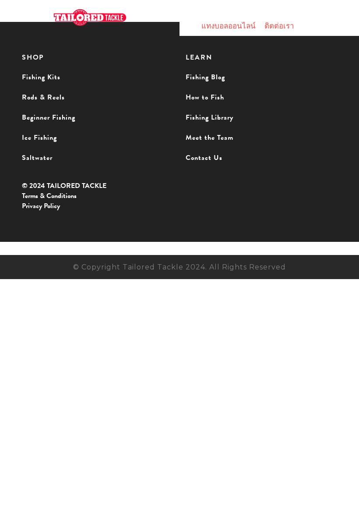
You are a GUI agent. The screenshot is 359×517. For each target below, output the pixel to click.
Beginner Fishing (48, 117)
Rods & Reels (43, 97)
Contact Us (204, 157)
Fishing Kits (41, 77)
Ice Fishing (39, 137)
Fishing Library (209, 117)
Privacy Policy (41, 206)
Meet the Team (209, 137)
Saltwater (37, 157)
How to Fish (205, 97)
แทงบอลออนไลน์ (228, 26)
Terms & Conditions (49, 196)
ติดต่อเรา (279, 26)
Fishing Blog (205, 77)
